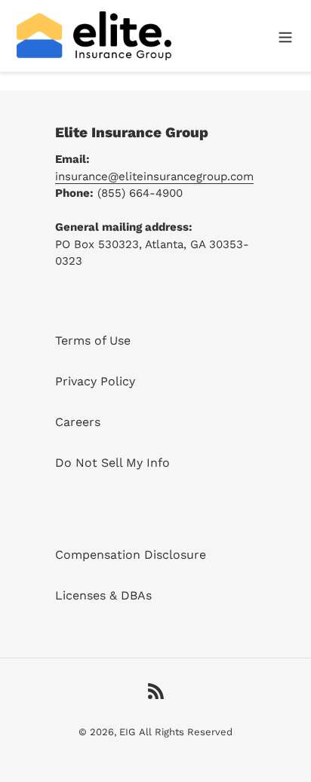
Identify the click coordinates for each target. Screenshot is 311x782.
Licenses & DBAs (103, 595)
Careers (77, 422)
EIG (127, 732)
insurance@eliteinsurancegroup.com (154, 176)
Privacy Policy (95, 381)
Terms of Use (93, 340)
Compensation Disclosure (130, 554)
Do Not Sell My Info (112, 462)
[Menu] (285, 35)
